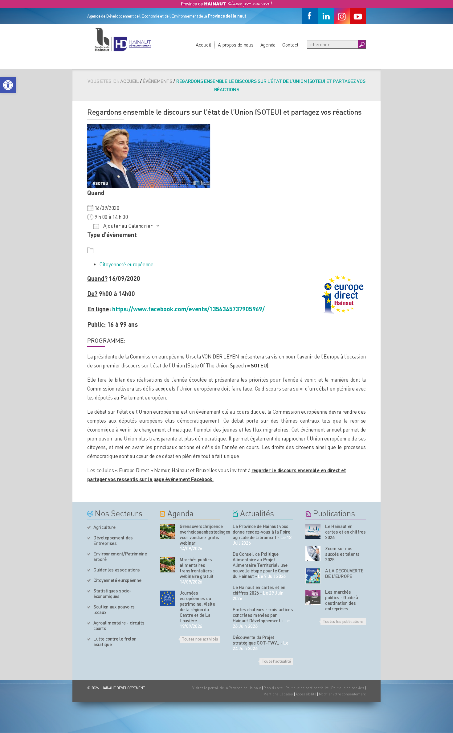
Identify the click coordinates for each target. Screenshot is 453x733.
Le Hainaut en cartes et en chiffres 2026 (259, 590)
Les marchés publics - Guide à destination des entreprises (341, 600)
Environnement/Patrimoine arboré (120, 556)
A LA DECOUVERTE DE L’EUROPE (344, 573)
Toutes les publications (343, 621)
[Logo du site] (122, 39)
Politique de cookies (347, 688)
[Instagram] (342, 16)
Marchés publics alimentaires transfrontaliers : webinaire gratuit (197, 568)
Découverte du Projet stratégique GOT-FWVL (256, 640)
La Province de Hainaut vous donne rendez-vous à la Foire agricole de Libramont (261, 531)
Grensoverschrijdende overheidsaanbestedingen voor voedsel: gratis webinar (200, 534)
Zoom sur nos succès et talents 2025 (342, 554)
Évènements (157, 81)
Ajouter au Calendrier (127, 225)
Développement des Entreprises (113, 540)
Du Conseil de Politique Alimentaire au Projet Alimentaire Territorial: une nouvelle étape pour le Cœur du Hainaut (261, 565)
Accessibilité (306, 694)
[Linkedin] (326, 16)
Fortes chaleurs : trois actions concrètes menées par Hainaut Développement (263, 615)
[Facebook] (310, 16)
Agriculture (104, 527)
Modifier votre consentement (342, 694)
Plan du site (273, 688)
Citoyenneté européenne (126, 264)
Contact (290, 44)
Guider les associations (116, 570)
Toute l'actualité (276, 661)
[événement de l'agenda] (167, 531)
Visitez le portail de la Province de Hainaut (226, 688)
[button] (8, 85)
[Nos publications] (312, 531)
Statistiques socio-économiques (112, 593)
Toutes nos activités (200, 638)
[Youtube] (358, 16)
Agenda (267, 44)
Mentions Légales (278, 694)
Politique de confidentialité (307, 688)
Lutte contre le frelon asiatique (114, 641)
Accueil (203, 44)
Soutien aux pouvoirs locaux (114, 609)
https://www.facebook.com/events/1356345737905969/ (188, 309)
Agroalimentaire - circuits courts (118, 625)
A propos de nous (236, 44)
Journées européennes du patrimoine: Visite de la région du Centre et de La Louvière (197, 606)
